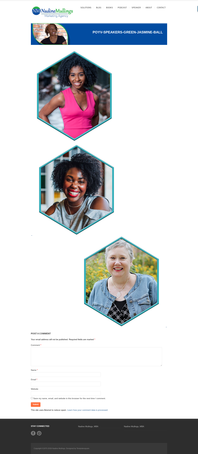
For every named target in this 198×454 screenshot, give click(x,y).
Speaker (136, 8)
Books (109, 8)
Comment (36, 345)
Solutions (84, 8)
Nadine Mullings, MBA (88, 426)
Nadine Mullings (58, 448)
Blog (98, 8)
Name (33, 370)
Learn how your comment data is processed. (87, 410)
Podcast (122, 8)
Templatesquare (83, 448)
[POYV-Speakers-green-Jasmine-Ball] (74, 141)
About (147, 8)
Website (34, 389)
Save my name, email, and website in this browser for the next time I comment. (69, 398)
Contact (161, 8)
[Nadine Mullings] (47, 12)
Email (33, 379)
